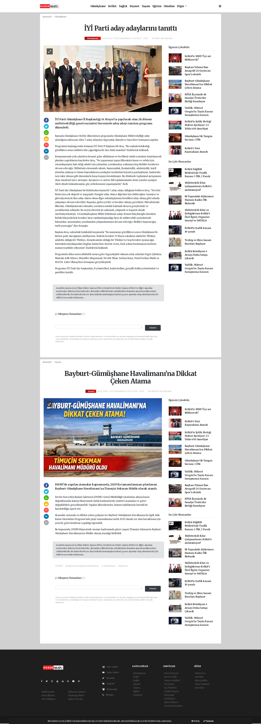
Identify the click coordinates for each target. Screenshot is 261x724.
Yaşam (146, 6)
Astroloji (199, 687)
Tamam (209, 721)
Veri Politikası (48, 699)
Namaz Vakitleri (172, 680)
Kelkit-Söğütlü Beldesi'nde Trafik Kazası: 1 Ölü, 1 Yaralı (197, 173)
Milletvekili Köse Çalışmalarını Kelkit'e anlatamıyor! (198, 186)
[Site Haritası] (74, 681)
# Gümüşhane (108, 566)
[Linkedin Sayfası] (64, 681)
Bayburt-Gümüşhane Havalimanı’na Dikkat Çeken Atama (198, 84)
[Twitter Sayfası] (48, 681)
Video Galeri (112, 672)
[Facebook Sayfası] (43, 681)
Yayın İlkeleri (48, 695)
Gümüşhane (98, 6)
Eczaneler (169, 684)
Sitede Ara (200, 673)
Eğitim (157, 6)
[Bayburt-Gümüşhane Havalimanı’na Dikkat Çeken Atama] (103, 437)
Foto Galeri (112, 666)
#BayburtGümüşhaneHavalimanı (82, 566)
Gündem (169, 6)
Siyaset (134, 6)
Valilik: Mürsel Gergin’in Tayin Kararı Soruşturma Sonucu (199, 111)
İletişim (110, 694)
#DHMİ (59, 566)
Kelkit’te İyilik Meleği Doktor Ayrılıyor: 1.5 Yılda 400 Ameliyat (198, 125)
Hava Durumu (171, 673)
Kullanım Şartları (77, 691)
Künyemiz (111, 689)
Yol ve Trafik (170, 676)
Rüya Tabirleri (202, 684)
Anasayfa (47, 16)
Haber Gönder (75, 699)
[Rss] (69, 681)
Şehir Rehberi (171, 702)
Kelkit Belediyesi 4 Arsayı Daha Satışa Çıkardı (196, 255)
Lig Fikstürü (170, 687)
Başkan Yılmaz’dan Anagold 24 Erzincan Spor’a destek (198, 71)
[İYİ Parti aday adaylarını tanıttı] (103, 78)
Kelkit (112, 6)
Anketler (199, 676)
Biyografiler (201, 680)
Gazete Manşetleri (173, 705)
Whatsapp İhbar (76, 695)
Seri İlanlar (169, 698)
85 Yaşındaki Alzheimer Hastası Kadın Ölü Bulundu (199, 200)
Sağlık (123, 6)
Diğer (181, 6)
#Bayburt (123, 566)
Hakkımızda (48, 691)
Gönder (152, 328)
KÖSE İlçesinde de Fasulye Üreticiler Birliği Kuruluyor (195, 98)
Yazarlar (110, 678)
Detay (196, 721)
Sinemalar (169, 695)
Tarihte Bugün (171, 691)
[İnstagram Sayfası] (53, 681)
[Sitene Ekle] (80, 681)
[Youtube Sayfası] (58, 681)
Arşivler (110, 683)
